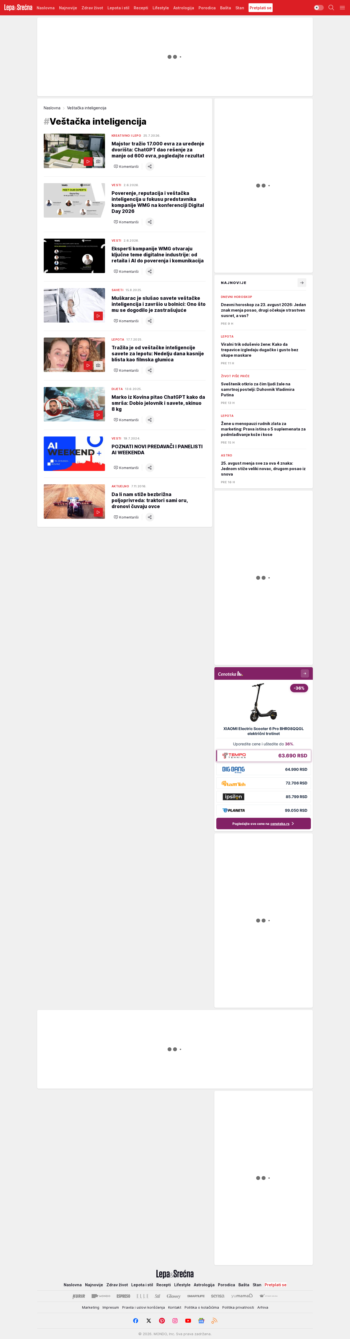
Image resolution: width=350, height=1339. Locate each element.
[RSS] (214, 1320)
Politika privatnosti (238, 1307)
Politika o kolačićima (202, 1307)
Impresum (111, 1307)
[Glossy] (174, 1296)
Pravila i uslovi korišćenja (143, 1307)
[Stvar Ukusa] (268, 1296)
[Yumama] (242, 1296)
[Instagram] (175, 1320)
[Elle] (142, 1296)
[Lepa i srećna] (18, 7)
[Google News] (201, 1320)
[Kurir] (78, 1296)
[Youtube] (188, 1320)
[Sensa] (217, 1296)
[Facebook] (135, 1320)
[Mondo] (101, 1296)
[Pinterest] (161, 1320)
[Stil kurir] (157, 1296)
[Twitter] (148, 1320)
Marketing (90, 1307)
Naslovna (52, 108)
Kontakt (174, 1307)
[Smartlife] (196, 1296)
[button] (126, 166)
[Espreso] (123, 1296)
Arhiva (262, 1307)
